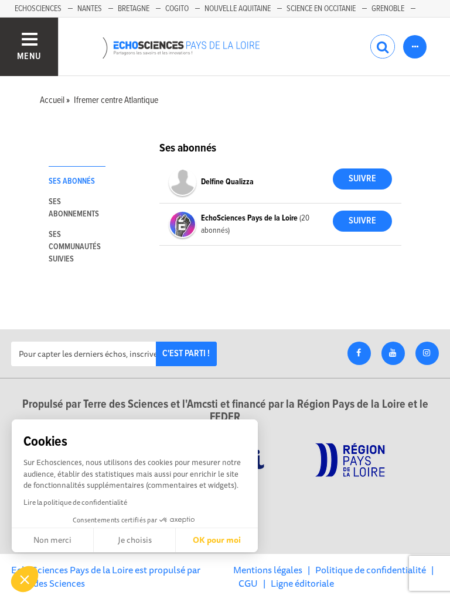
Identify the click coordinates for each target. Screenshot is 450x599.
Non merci (52, 539)
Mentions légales (267, 569)
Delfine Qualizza (227, 182)
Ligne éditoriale (302, 583)
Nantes (89, 9)
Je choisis (135, 539)
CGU (248, 583)
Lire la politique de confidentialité (75, 502)
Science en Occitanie (321, 9)
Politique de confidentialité (370, 569)
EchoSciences (38, 9)
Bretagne (133, 9)
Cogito (177, 9)
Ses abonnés (72, 181)
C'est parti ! (186, 353)
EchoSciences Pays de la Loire (250, 218)
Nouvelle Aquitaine (237, 9)
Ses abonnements (74, 208)
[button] (25, 579)
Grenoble (387, 9)
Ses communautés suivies (75, 246)
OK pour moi (217, 539)
